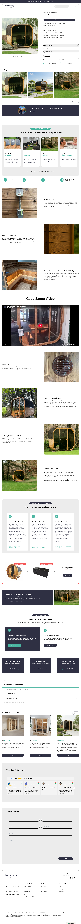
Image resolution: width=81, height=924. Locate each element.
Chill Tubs (43, 889)
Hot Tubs (43, 883)
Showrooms (44, 891)
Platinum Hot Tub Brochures (29, 883)
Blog (24, 894)
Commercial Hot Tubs (64, 883)
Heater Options (46, 43)
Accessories (43, 886)
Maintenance (8, 896)
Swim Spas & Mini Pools (64, 889)
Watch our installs (46, 171)
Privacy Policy (14, 922)
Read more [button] (10, 793)
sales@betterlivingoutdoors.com (68, 875)
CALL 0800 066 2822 (68, 668)
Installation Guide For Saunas (12, 891)
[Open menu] (75, 6)
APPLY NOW (13, 668)
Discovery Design (39, 922)
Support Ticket (26, 891)
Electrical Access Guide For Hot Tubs (31, 889)
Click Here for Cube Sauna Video (20, 56)
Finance (7, 889)
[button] (74, 788)
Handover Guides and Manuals (12, 894)
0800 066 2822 (72, 874)
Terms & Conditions (6, 922)
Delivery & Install (27, 886)
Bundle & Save (68, 575)
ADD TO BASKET (61, 59)
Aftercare (8, 883)
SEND (66, 858)
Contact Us (61, 891)
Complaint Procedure (23, 922)
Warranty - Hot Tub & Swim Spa (12, 886)
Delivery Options (47, 48)
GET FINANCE (70, 63)
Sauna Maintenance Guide (29, 896)
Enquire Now (32, 171)
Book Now (14, 645)
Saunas (48, 12)
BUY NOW (40, 668)
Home (44, 12)
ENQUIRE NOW (52, 63)
